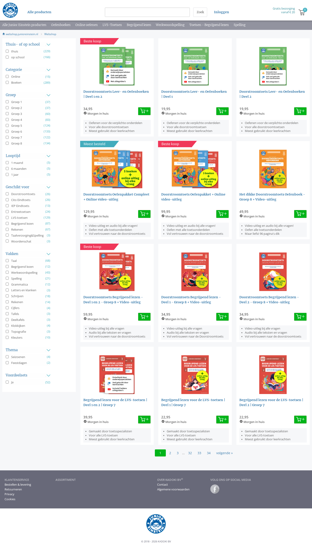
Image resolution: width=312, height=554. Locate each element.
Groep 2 (16, 108)
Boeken (16, 82)
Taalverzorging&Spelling (27, 235)
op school (17, 57)
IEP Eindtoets (20, 206)
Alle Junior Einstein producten (24, 25)
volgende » (224, 453)
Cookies (10, 499)
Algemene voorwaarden (173, 489)
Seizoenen (18, 357)
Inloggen (221, 12)
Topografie (18, 332)
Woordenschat (21, 241)
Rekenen (17, 229)
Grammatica (19, 284)
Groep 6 (16, 131)
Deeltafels (17, 320)
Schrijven (17, 296)
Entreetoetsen (21, 212)
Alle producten (39, 12)
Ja (12, 382)
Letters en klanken (23, 290)
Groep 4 (16, 120)
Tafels (15, 314)
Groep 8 (16, 143)
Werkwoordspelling (170, 25)
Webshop (50, 34)
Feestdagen (19, 363)
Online (15, 77)
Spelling (240, 25)
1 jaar (15, 175)
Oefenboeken (61, 25)
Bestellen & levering (18, 484)
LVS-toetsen (19, 218)
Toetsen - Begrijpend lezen (209, 25)
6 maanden (18, 169)
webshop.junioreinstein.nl (21, 34)
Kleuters (16, 337)
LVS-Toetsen (112, 25)
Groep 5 (16, 126)
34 (209, 453)
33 (199, 453)
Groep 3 (16, 114)
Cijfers (15, 308)
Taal (14, 261)
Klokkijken (18, 326)
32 (190, 453)
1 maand (17, 163)
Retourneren (13, 489)
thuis (14, 51)
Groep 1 (16, 102)
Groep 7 (16, 137)
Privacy (9, 494)
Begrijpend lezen (139, 25)
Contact (162, 484)
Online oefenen (86, 25)
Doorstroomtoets (23, 194)
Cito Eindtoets (20, 200)
